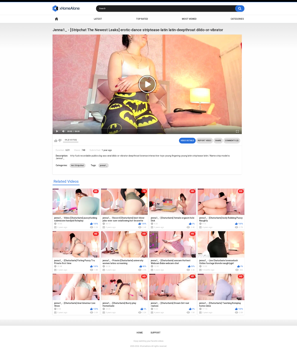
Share (218, 140)
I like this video (55, 140)
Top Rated (142, 19)
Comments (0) (232, 140)
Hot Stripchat (77, 165)
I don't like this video (59, 140)
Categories (237, 19)
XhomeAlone (145, 346)
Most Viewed (189, 19)
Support (156, 332)
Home (56, 19)
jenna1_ (103, 165)
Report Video (204, 140)
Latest (98, 19)
